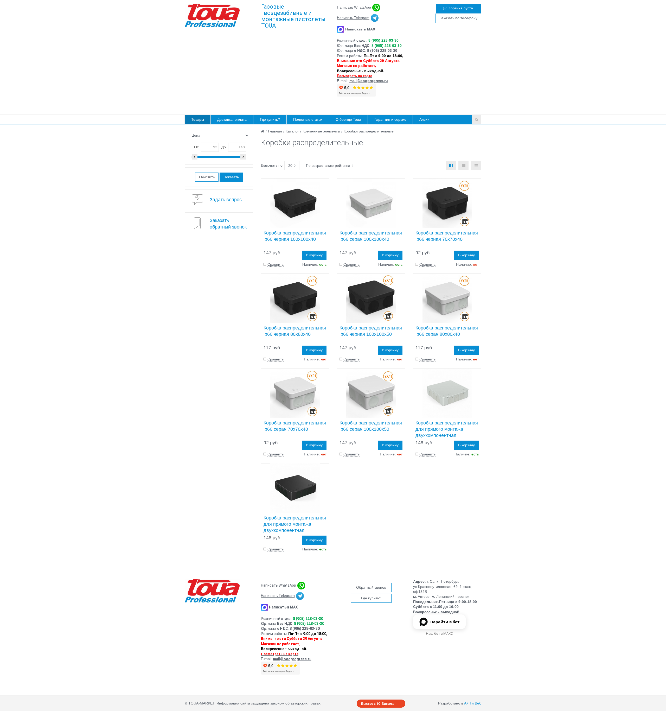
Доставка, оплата (232, 119)
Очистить (207, 177)
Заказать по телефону (458, 18)
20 (290, 165)
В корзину (314, 255)
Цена (195, 135)
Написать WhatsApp (354, 7)
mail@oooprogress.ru (368, 81)
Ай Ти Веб (472, 703)
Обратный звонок (371, 587)
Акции (424, 119)
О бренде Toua (348, 119)
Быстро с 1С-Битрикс (377, 703)
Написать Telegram (353, 18)
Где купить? (270, 119)
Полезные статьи (307, 119)
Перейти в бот (444, 621)
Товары (197, 119)
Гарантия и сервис (390, 119)
